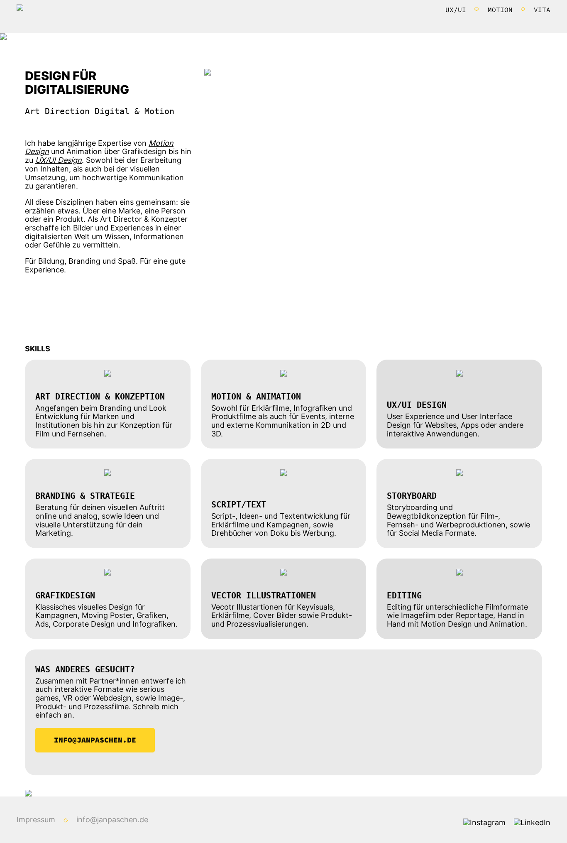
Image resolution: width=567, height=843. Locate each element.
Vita (542, 9)
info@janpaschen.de (95, 740)
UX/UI (455, 9)
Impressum (36, 819)
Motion (500, 9)
